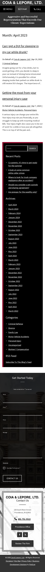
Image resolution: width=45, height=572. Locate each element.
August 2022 (13, 289)
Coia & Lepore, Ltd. (22, 59)
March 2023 (13, 260)
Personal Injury (30, 110)
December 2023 (15, 221)
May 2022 (12, 302)
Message (5, 432)
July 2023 (12, 243)
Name (4, 394)
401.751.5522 (24, 519)
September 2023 (15, 234)
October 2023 (14, 230)
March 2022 (13, 311)
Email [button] (24, 8)
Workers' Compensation (18, 349)
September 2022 (15, 285)
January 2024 (14, 217)
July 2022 (12, 294)
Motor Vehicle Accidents (12, 110)
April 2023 (12, 255)
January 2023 (14, 268)
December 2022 (15, 272)
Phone (4, 420)
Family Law (13, 332)
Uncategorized (14, 345)
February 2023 (14, 264)
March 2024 (13, 209)
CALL (38, 9)
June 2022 (12, 298)
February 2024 (14, 213)
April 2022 (12, 306)
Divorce (11, 328)
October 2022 (14, 281)
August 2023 (13, 238)
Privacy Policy (27, 561)
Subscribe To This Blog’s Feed (19, 362)
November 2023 (15, 226)
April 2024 (12, 204)
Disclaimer (5, 463)
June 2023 (12, 247)
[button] (7, 9)
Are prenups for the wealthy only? (22, 192)
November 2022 (15, 277)
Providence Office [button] (22, 526)
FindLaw (32, 564)
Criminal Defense (10, 63)
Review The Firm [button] (22, 543)
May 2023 (12, 251)
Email (5, 407)
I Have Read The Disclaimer (13, 468)
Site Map (17, 561)
